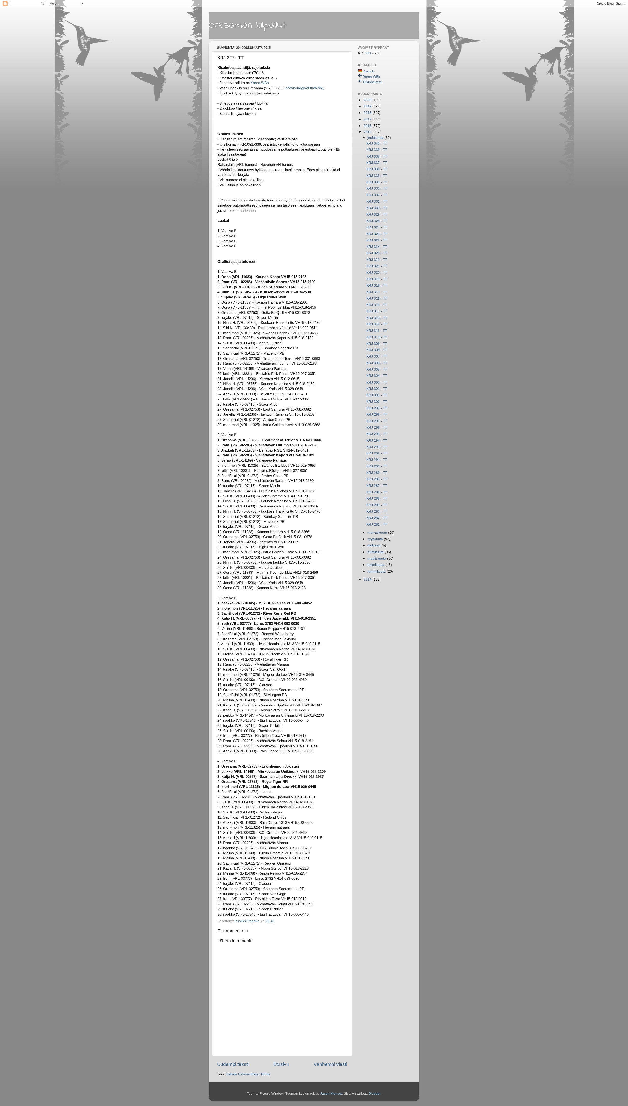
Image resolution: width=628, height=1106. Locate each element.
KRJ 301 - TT (376, 395)
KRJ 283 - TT (376, 511)
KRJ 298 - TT (376, 414)
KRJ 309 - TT (376, 344)
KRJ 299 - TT (376, 408)
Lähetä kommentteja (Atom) (248, 1074)
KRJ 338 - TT (376, 156)
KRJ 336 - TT (376, 169)
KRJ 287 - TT (376, 486)
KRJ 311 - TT (376, 331)
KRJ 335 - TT (376, 176)
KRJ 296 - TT (376, 427)
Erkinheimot (372, 82)
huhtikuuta (376, 552)
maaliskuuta (377, 558)
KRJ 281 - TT (376, 524)
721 (369, 53)
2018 (368, 113)
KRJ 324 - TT (376, 247)
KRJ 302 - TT (376, 389)
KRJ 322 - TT (376, 260)
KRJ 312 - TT (376, 324)
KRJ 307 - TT (376, 356)
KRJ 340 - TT (376, 143)
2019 (368, 106)
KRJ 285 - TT (376, 498)
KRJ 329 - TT (376, 214)
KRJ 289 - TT (376, 473)
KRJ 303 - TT (376, 382)
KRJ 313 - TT (376, 318)
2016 (368, 126)
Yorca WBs (371, 77)
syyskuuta (375, 539)
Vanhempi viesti (330, 1064)
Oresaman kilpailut (247, 25)
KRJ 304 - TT (376, 376)
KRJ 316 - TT (376, 298)
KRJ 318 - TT (376, 285)
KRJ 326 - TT (376, 234)
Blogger (374, 1093)
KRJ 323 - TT (376, 253)
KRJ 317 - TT (376, 292)
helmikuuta (376, 565)
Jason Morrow (331, 1093)
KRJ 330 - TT (376, 208)
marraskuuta (377, 532)
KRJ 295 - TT (376, 434)
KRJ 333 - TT (376, 188)
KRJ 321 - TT (376, 266)
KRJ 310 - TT (376, 337)
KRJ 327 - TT (376, 227)
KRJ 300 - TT (376, 402)
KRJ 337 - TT (376, 163)
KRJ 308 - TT (376, 350)
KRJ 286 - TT (376, 492)
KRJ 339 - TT (376, 150)
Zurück (368, 71)
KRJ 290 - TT (376, 466)
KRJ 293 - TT (376, 447)
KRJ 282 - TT (376, 518)
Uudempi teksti (233, 1064)
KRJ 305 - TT (376, 369)
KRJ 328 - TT (376, 221)
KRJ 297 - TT (376, 421)
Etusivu (281, 1064)
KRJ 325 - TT (376, 240)
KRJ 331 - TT (376, 201)
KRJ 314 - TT (376, 311)
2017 (368, 119)
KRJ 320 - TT (376, 272)
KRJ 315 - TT (376, 305)
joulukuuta (375, 138)
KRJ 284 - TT (376, 505)
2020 (368, 100)
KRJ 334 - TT (376, 182)
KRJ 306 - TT (376, 363)
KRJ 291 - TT (376, 460)
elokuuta (374, 545)
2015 (368, 132)
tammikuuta (377, 571)
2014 (368, 579)
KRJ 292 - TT (376, 453)
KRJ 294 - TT (376, 440)
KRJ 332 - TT (376, 195)
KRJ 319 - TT (376, 279)
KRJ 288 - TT (376, 479)
